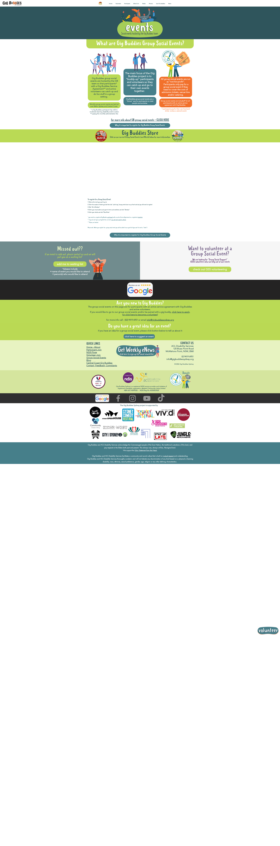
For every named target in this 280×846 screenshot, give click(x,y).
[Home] (100, 3)
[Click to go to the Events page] (177, 135)
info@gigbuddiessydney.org (160, 345)
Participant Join (94, 375)
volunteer (140, 243)
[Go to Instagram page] (132, 424)
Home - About (93, 373)
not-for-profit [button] (176, 81)
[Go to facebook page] (118, 424)
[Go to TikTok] (161, 424)
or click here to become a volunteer (140, 340)
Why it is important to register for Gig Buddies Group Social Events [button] (140, 125)
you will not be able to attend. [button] (118, 245)
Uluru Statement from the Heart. (146, 476)
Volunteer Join (93, 380)
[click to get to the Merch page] (101, 135)
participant (110, 243)
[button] (110, 4)
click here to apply (181, 337)
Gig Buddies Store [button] (140, 133)
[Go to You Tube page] (146, 424)
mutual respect (168, 482)
